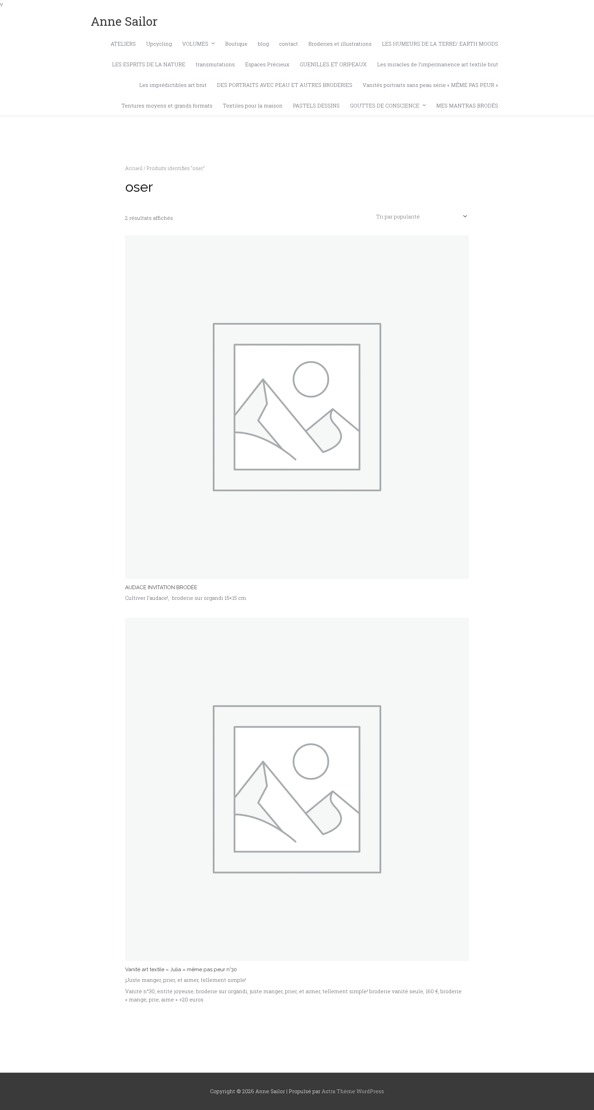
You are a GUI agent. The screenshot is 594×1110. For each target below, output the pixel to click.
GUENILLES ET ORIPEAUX (333, 64)
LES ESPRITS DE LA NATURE (148, 64)
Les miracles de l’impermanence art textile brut (437, 64)
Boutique (236, 43)
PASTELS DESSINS (316, 105)
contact (288, 43)
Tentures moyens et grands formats (166, 105)
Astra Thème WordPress (353, 1091)
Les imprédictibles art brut (173, 84)
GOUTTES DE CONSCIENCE (384, 105)
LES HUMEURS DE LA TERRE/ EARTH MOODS (440, 43)
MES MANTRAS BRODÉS (467, 105)
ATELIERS (123, 43)
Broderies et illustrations (340, 43)
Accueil (134, 168)
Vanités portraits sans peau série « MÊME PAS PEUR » (430, 84)
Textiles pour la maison (253, 105)
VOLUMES (195, 43)
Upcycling (159, 43)
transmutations (215, 64)
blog (263, 43)
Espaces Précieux (267, 64)
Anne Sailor (124, 21)
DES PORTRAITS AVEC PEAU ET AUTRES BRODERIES (284, 84)
